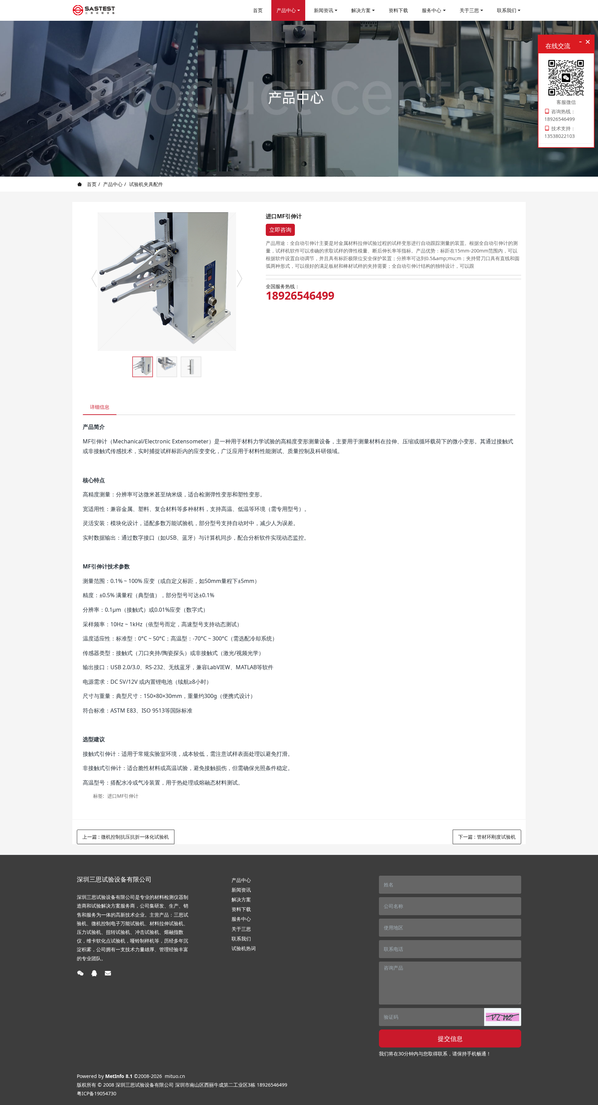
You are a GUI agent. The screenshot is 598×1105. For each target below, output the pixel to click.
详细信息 (99, 407)
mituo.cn (175, 1076)
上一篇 (125, 836)
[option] (167, 281)
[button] (502, 1017)
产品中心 (113, 184)
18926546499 (300, 295)
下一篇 (487, 836)
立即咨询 (280, 229)
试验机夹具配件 (146, 184)
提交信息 (450, 1038)
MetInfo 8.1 (119, 1076)
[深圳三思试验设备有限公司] (94, 10)
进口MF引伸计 (122, 796)
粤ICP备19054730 (96, 1093)
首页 (258, 10)
